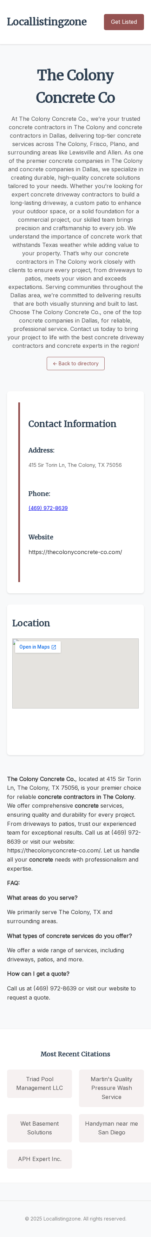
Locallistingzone (47, 21)
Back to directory (76, 363)
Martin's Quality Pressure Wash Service (111, 1088)
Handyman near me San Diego (111, 1128)
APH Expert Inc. (39, 1158)
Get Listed (124, 21)
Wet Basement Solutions (39, 1128)
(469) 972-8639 (48, 508)
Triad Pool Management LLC (39, 1084)
